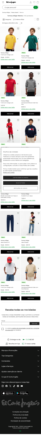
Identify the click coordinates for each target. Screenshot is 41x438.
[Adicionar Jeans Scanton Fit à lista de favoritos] (18, 213)
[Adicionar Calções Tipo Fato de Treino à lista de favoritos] (18, 120)
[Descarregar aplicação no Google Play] (22, 393)
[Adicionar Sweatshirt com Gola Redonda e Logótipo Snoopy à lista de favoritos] (38, 120)
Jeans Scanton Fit (5, 242)
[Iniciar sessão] (30, 2)
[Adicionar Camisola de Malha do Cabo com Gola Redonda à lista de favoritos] (38, 258)
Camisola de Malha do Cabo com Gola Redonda (29, 288)
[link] (10, 38)
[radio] (35, 19)
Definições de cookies (20, 188)
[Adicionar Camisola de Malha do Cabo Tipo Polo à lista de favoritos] (38, 73)
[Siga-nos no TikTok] (14, 386)
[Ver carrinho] (37, 2)
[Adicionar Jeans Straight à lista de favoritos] (38, 213)
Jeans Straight (24, 242)
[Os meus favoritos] (34, 2)
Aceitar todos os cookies (20, 177)
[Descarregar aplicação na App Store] (8, 393)
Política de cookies (8, 172)
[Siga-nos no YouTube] (22, 386)
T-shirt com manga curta (7, 54)
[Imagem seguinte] (18, 38)
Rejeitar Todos (20, 183)
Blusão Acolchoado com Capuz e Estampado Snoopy (9, 196)
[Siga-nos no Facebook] (6, 386)
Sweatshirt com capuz (27, 195)
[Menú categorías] (3, 2)
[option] (10, 38)
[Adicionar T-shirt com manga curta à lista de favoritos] (18, 28)
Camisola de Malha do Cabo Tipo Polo (29, 103)
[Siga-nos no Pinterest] (18, 386)
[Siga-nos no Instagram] (3, 386)
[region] (20, 170)
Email (3, 321)
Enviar (34, 323)
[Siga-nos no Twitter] (10, 386)
